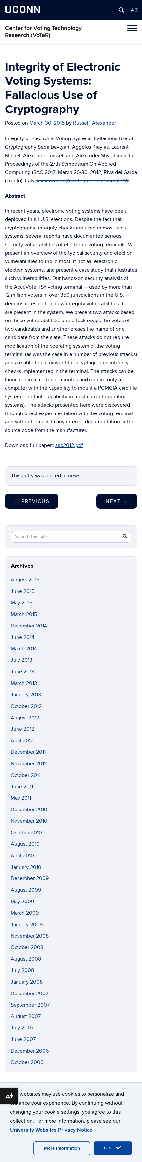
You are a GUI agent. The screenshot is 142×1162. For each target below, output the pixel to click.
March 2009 (25, 913)
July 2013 (21, 660)
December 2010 (29, 809)
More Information (62, 1148)
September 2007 (30, 1005)
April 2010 (22, 855)
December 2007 (29, 993)
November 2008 (30, 936)
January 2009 (27, 924)
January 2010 (26, 867)
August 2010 (25, 844)
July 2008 (22, 970)
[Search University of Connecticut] (121, 10)
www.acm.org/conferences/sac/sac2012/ (82, 180)
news (74, 476)
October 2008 (27, 947)
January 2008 (27, 982)
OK (109, 1148)
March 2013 (24, 683)
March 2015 (24, 614)
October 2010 (26, 832)
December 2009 (30, 878)
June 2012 (22, 729)
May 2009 (22, 901)
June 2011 (22, 786)
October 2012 (26, 706)
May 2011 (21, 798)
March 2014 (24, 648)
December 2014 (29, 626)
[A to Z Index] (134, 10)
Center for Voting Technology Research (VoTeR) (43, 32)
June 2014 (22, 637)
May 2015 (21, 602)
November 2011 (28, 763)
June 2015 (22, 591)
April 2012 (22, 740)
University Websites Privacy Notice (51, 1130)
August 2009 (26, 890)
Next (117, 501)
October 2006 (27, 1062)
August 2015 (25, 579)
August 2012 (25, 718)
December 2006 (30, 1051)
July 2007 (22, 1027)
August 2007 (26, 1016)
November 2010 (29, 821)
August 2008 (26, 959)
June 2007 (23, 1039)
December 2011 (28, 752)
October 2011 (25, 775)
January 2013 (26, 694)
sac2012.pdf (69, 445)
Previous (31, 501)
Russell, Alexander (94, 123)
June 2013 (22, 671)
